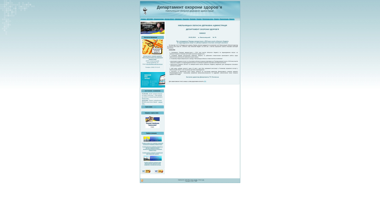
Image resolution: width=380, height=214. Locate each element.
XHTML (196, 180)
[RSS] (142, 180)
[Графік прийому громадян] (152, 141)
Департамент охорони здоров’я (189, 7)
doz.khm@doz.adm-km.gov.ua (154, 64)
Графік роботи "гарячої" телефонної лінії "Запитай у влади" (152, 153)
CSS (203, 180)
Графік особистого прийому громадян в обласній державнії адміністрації (152, 144)
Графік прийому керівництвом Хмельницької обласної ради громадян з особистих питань (152, 164)
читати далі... (145, 98)
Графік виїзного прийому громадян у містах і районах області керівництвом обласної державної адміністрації (152, 148)
